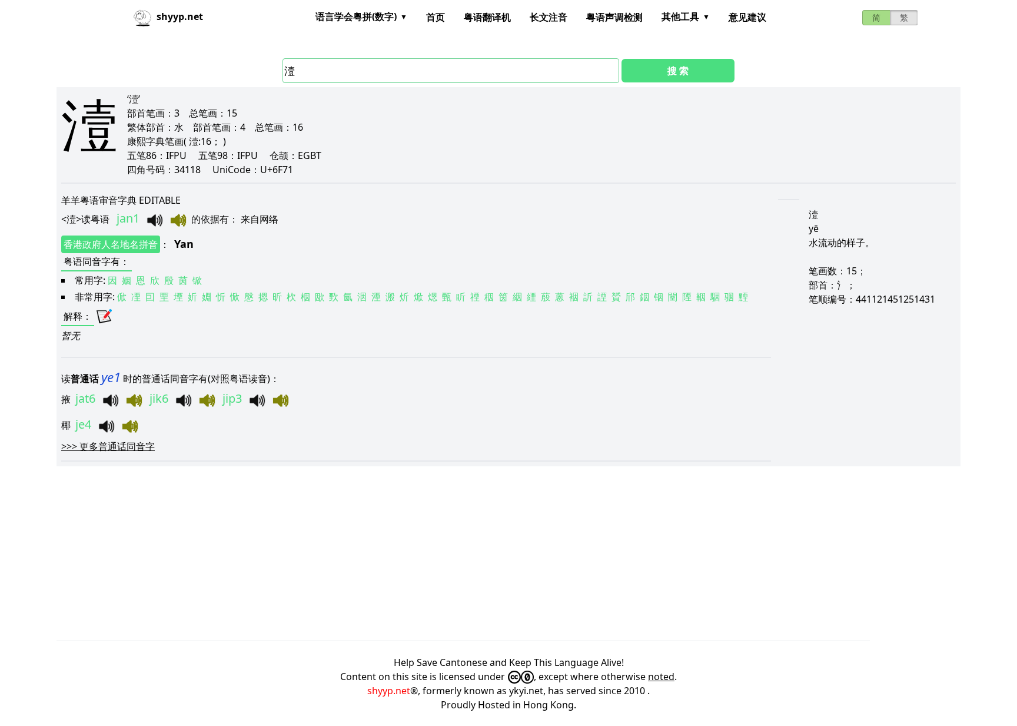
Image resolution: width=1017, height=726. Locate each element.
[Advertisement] (409, 553)
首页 (435, 17)
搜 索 (678, 70)
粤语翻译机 (487, 17)
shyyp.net (388, 690)
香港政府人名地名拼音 (111, 244)
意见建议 (747, 17)
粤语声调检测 (614, 17)
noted (661, 676)
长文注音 (548, 17)
